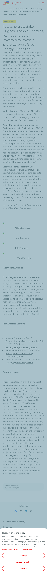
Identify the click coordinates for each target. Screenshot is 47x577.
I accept (23, 555)
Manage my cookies (23, 562)
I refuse (23, 568)
